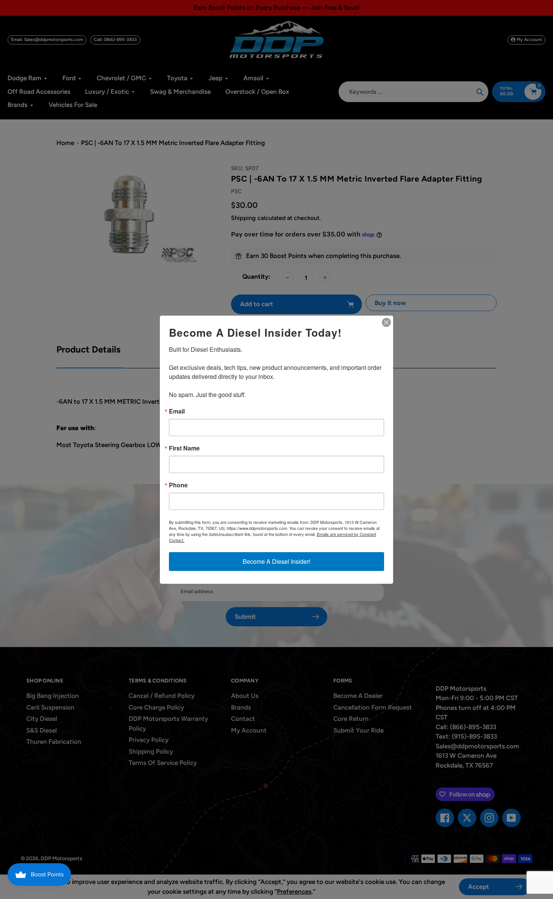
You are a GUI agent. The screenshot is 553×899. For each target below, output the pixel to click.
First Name (184, 448)
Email (177, 411)
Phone (178, 485)
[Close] (386, 322)
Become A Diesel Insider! (276, 561)
